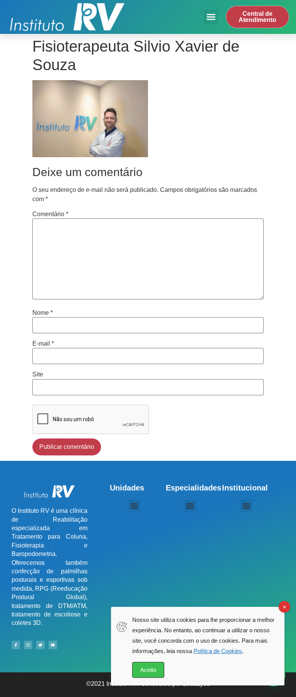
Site (37, 374)
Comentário (50, 214)
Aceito (148, 670)
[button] (211, 17)
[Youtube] (53, 645)
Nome (42, 313)
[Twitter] (40, 645)
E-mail (43, 344)
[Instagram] (28, 645)
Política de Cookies (217, 651)
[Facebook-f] (16, 645)
